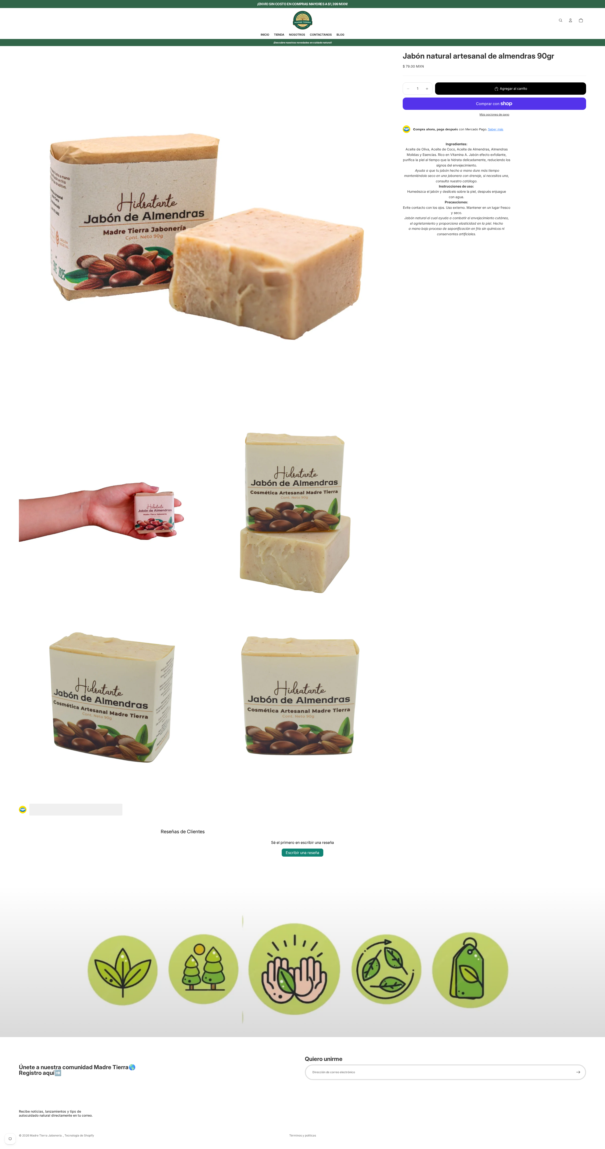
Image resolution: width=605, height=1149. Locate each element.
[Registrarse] (578, 1072)
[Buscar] (560, 20)
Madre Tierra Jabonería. (46, 1135)
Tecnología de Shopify (79, 1135)
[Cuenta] (570, 20)
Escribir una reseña (302, 852)
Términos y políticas (302, 1135)
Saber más (495, 129)
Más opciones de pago (494, 114)
